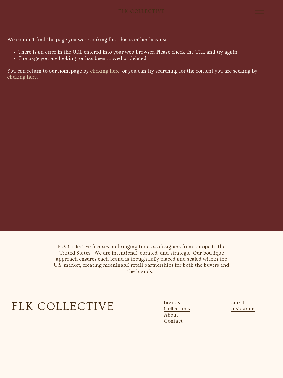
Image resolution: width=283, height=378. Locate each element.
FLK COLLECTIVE (141, 11)
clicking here (105, 71)
